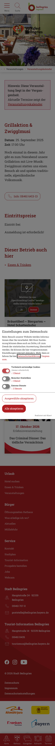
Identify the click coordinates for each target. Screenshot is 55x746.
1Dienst (15, 373)
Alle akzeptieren (14, 408)
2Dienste (16, 388)
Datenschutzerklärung (29, 356)
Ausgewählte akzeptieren (19, 398)
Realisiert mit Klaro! (43, 415)
